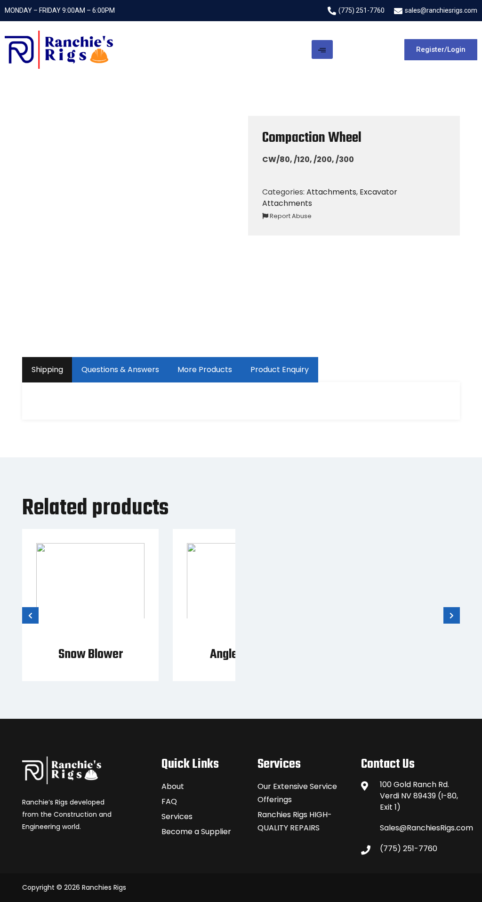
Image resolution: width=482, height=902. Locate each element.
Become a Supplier (196, 831)
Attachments (331, 192)
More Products (204, 369)
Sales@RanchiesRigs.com (420, 827)
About (172, 786)
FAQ (169, 801)
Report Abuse (290, 216)
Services (177, 816)
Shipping (47, 369)
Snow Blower (90, 654)
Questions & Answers (120, 369)
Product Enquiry (279, 369)
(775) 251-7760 (408, 848)
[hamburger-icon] (322, 49)
